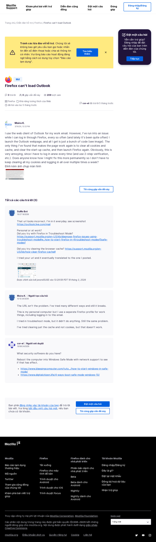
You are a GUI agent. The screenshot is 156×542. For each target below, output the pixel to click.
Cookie (75, 534)
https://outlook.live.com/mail (33, 224)
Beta (73, 476)
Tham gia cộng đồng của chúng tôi (16, 486)
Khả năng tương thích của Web (35, 101)
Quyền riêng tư (58, 534)
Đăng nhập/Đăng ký (137, 7)
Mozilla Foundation (86, 516)
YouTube (143, 535)
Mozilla (12, 444)
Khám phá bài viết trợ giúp (39, 8)
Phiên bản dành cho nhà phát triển (82, 470)
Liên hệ (87, 534)
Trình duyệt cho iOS (51, 487)
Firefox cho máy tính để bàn (49, 472)
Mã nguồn (11, 473)
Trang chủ (10, 23)
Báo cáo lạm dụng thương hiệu (15, 467)
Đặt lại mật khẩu (111, 476)
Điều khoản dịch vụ (33, 534)
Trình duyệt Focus (50, 493)
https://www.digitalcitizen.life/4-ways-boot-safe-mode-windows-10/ (60, 374)
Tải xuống (45, 465)
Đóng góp (113, 8)
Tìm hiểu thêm (87, 52)
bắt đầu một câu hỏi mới (42, 408)
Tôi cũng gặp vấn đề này (96, 189)
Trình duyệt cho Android (49, 481)
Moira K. (20, 123)
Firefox (38, 23)
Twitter (9, 479)
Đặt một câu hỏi (95, 8)
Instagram (150, 535)
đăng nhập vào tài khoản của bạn (39, 405)
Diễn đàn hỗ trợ (25, 23)
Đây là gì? (107, 470)
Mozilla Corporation (62, 516)
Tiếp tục (134, 58)
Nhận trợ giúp (110, 490)
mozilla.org (11, 534)
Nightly (75, 490)
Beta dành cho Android (79, 484)
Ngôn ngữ (115, 516)
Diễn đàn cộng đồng (69, 8)
